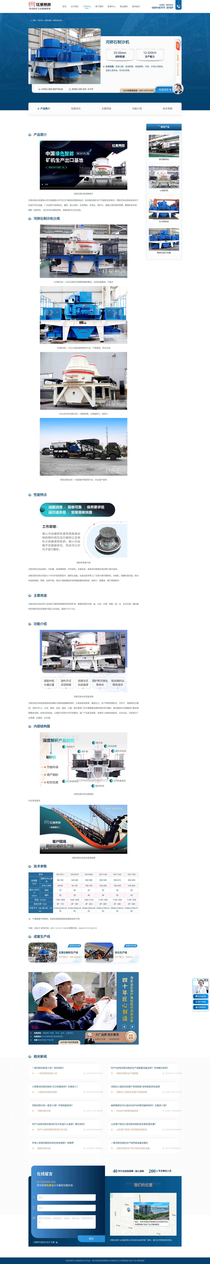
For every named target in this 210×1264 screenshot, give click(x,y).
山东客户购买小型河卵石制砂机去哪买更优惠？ (134, 1124)
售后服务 (124, 6)
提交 (91, 1238)
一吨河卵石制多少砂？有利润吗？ (48, 1068)
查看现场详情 (75, 946)
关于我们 (75, 6)
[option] (83, 1001)
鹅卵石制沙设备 (164, 253)
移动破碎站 (164, 159)
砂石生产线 (121, 952)
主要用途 (106, 108)
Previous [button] (124, 1027)
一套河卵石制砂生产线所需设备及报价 (129, 1143)
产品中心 (87, 6)
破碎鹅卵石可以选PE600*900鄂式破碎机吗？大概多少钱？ (139, 1105)
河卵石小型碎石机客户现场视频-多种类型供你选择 (135, 1086)
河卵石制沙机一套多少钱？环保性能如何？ (53, 1105)
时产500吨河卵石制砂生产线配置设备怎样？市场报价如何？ (140, 1068)
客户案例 (99, 6)
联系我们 (136, 6)
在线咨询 (163, 89)
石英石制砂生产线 (68, 952)
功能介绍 (137, 108)
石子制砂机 (164, 221)
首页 (64, 6)
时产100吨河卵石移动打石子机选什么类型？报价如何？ (59, 1124)
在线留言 (201, 1007)
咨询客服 (201, 996)
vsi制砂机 (164, 190)
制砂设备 (48, 20)
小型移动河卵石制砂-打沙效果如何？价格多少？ (55, 1086)
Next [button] (132, 1027)
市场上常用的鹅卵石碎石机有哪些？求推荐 (53, 1143)
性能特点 (76, 108)
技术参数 (167, 108)
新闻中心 (112, 6)
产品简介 (45, 108)
